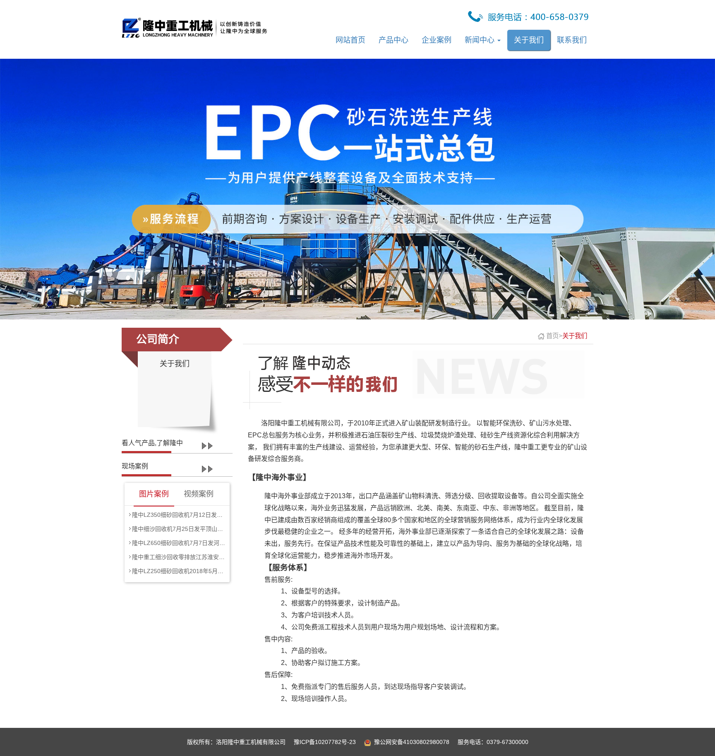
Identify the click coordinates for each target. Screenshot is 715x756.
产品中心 (393, 40)
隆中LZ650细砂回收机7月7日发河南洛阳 (184, 543)
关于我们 (529, 40)
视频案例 (199, 494)
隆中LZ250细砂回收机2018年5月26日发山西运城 (195, 571)
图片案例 (154, 494)
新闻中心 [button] (481, 40)
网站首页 (350, 40)
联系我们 (572, 40)
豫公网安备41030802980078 (411, 742)
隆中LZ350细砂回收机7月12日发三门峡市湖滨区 (194, 514)
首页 (552, 335)
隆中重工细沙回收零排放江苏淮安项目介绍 (187, 557)
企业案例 (436, 40)
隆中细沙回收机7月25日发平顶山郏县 (180, 529)
